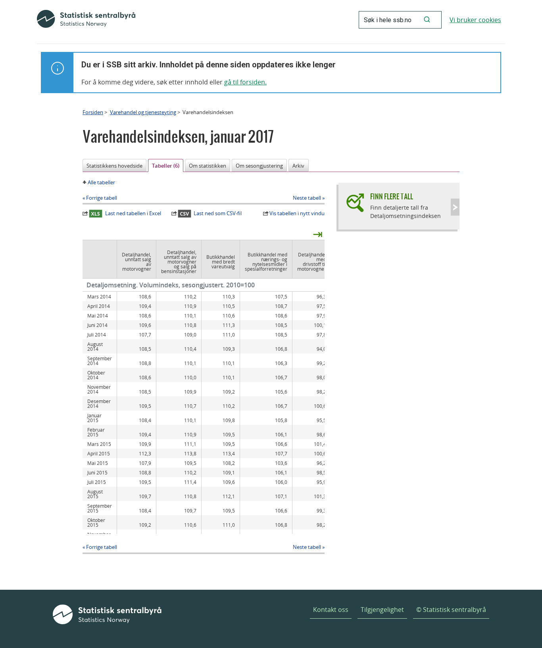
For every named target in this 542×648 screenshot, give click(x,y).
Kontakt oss (330, 609)
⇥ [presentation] (318, 234)
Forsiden (93, 112)
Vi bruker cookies (475, 19)
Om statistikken (207, 165)
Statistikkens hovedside (114, 165)
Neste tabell (307, 197)
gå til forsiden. (245, 82)
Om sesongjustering (259, 165)
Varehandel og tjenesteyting (143, 112)
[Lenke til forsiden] (86, 20)
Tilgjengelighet (382, 609)
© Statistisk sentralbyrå (451, 609)
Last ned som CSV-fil (218, 213)
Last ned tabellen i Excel (133, 213)
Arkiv (298, 165)
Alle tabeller (101, 182)
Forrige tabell (101, 197)
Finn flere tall (391, 196)
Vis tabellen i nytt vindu (297, 213)
